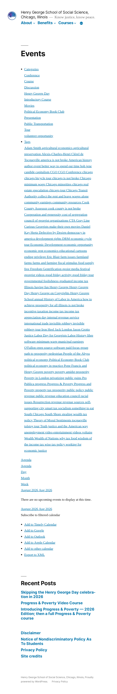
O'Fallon (30, 348)
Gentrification (52, 269)
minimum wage (47, 341)
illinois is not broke (71, 305)
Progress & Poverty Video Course (52, 603)
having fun (42, 287)
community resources (67, 202)
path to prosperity (36, 354)
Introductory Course (37, 99)
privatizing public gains (66, 378)
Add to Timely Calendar (40, 524)
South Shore (53, 414)
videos (77, 432)
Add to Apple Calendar (39, 542)
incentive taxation (36, 311)
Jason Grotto (81, 329)
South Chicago (34, 414)
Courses (65, 22)
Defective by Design (53, 232)
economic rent (34, 251)
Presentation (32, 118)
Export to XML (34, 555)
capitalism (42, 172)
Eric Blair (53, 257)
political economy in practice (44, 366)
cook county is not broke (64, 208)
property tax (43, 390)
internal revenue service (63, 317)
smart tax (51, 408)
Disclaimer (31, 633)
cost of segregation (74, 214)
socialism (65, 408)
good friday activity (58, 275)
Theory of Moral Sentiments (52, 420)
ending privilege (35, 257)
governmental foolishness (41, 281)
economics (51, 251)
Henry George (59, 287)
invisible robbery (61, 323)
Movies (29, 105)
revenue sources (74, 402)
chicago (87, 172)
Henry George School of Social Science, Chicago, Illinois (52, 677)
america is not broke (55, 160)
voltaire (87, 432)
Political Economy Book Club (44, 111)
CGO (54, 172)
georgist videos (34, 275)
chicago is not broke (66, 178)
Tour (27, 130)
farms (28, 263)
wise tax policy (55, 444)
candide (29, 172)
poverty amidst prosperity (72, 372)
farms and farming (45, 263)
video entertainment (59, 432)
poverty (49, 372)
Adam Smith (33, 148)
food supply (86, 263)
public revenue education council (58, 396)
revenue (57, 402)
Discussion (31, 87)
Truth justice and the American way (64, 426)
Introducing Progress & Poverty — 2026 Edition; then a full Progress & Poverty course (57, 613)
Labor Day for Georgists (51, 335)
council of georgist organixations (46, 220)
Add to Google (34, 530)
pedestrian (55, 354)
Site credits (31, 656)
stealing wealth (72, 414)
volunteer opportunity (38, 136)
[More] (81, 23)
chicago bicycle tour (38, 178)
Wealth (29, 438)
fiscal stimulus (68, 263)
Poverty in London (37, 378)
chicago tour (57, 190)
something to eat (83, 408)
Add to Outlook (34, 536)
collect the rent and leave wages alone (63, 196)
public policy (76, 390)
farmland (82, 257)
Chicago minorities (59, 184)
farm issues (68, 257)
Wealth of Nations (46, 438)
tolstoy (29, 426)
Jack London (64, 329)
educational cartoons (73, 251)
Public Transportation (38, 124)
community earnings (38, 202)
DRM (66, 239)
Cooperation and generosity (43, 214)
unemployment (34, 432)
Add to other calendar (38, 549)
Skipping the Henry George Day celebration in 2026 (58, 594)
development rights (49, 239)
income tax (56, 311)
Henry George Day (37, 93)
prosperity (59, 390)
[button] (40, 515)
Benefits (45, 22)
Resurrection (42, 402)
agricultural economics (57, 148)
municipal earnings (71, 341)
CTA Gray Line (79, 220)
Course (29, 81)
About (26, 22)
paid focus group (77, 348)
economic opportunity (78, 245)
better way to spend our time (61, 166)
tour (37, 426)
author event (33, 166)
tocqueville (79, 420)
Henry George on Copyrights (50, 293)
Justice (29, 335)
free (27, 269)
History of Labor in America (63, 299)
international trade (36, 323)
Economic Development (47, 245)
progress (41, 384)
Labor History (77, 335)
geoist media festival (76, 269)
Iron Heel (48, 329)
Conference (32, 75)
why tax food (68, 438)
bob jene (86, 166)
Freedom (36, 269)
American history (80, 160)
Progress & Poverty (60, 384)
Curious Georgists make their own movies (52, 227)
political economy (36, 360)
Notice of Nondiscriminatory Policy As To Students (56, 641)
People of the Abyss (76, 354)
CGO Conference (70, 172)
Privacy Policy (34, 650)
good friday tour (83, 275)
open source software (51, 348)
